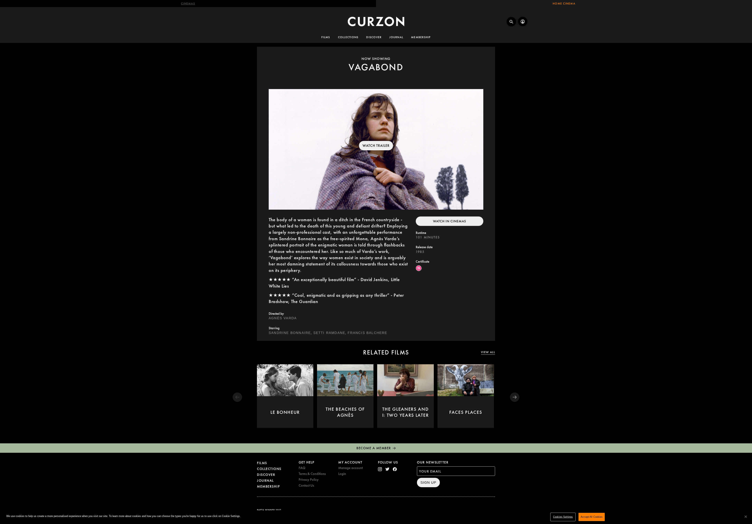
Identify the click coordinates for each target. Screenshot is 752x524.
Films (325, 37)
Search (511, 21)
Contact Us (306, 485)
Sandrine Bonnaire (290, 333)
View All (488, 352)
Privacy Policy (309, 479)
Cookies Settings (563, 516)
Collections (348, 37)
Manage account (350, 467)
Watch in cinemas (449, 221)
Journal (396, 37)
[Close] (745, 516)
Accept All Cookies (592, 516)
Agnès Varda (283, 318)
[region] (376, 517)
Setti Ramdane (329, 333)
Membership (421, 37)
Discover (373, 37)
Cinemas (188, 3)
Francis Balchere (367, 333)
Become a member (373, 448)
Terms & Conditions (312, 473)
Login (342, 473)
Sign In (522, 21)
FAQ (302, 467)
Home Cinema (564, 3)
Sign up (428, 482)
